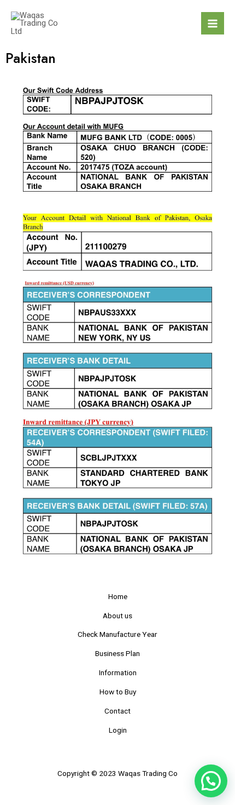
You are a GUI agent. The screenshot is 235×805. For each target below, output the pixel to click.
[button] (211, 780)
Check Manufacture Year (117, 634)
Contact (117, 710)
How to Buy (117, 691)
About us (117, 615)
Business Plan (117, 653)
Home (117, 596)
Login (118, 730)
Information (118, 672)
